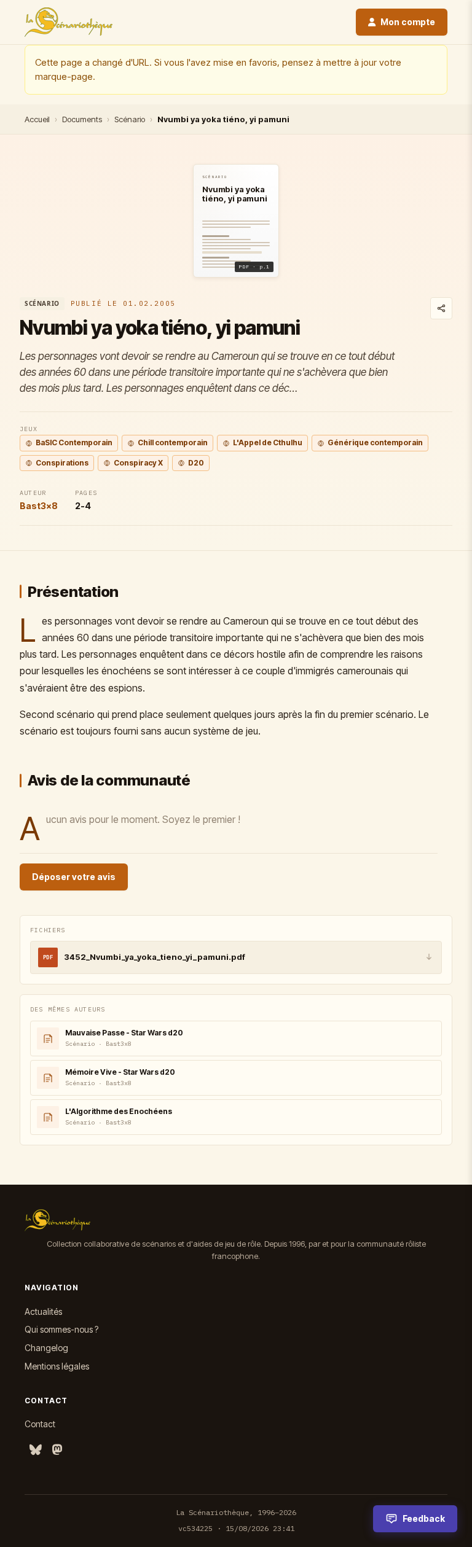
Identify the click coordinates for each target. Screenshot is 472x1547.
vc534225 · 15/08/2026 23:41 (236, 1528)
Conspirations (62, 462)
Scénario (129, 119)
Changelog (46, 1347)
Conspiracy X (138, 462)
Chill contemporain (173, 442)
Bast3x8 (39, 506)
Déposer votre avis (74, 876)
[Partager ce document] (441, 308)
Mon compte (407, 22)
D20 (196, 462)
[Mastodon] (57, 1450)
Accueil (37, 119)
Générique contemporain (375, 442)
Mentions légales (57, 1366)
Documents (82, 119)
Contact (40, 1424)
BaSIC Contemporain (74, 442)
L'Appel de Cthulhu (267, 442)
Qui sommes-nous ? (61, 1329)
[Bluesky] (36, 1450)
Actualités (43, 1311)
